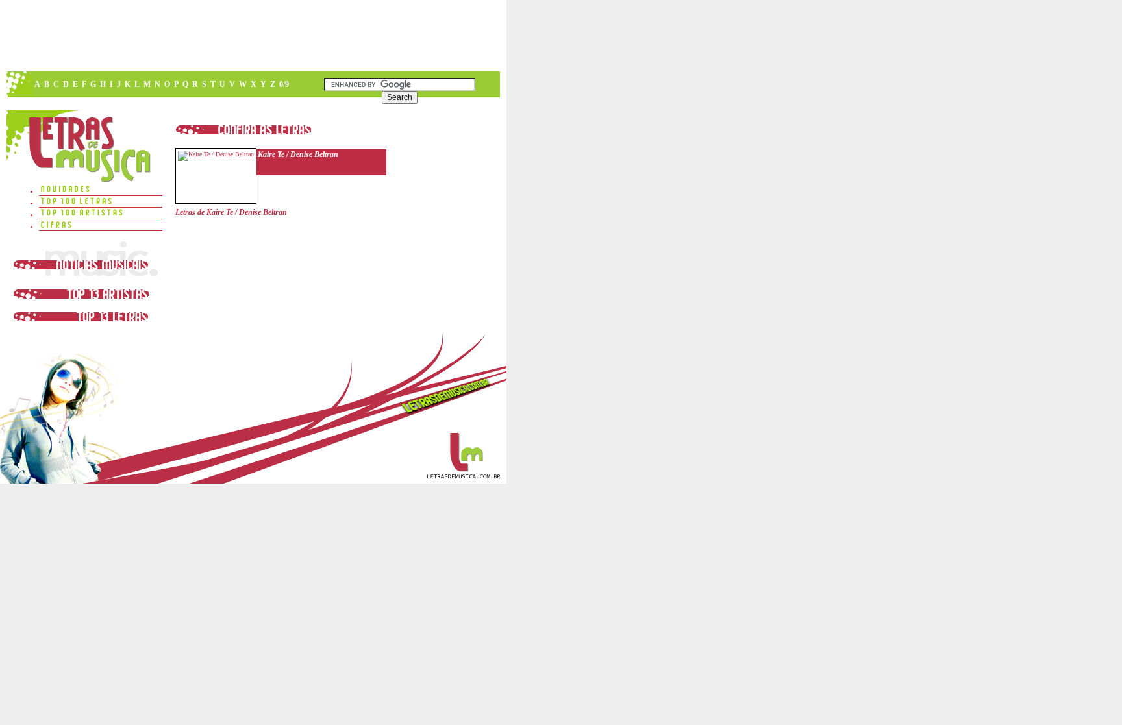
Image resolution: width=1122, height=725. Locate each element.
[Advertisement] (252, 35)
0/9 (284, 84)
